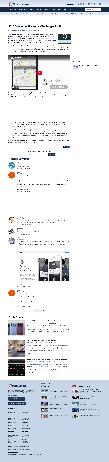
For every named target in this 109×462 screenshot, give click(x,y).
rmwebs (19, 172)
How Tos (39, 9)
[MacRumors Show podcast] (78, 4)
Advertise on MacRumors (17, 403)
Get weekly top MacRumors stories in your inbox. (39, 151)
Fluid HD (30, 454)
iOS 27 (32, 13)
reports (13, 34)
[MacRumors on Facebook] (84, 4)
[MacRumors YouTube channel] (92, 4)
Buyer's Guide (57, 9)
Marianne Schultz (26, 428)
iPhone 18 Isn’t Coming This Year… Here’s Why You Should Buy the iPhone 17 (59, 410)
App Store (26, 36)
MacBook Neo (64, 13)
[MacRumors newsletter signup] (100, 4)
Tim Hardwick (25, 422)
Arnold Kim (10, 411)
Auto (34, 454)
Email (9, 413)
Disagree (28, 168)
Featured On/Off (12, 454)
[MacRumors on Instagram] (81, 4)
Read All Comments (39, 310)
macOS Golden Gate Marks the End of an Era (42, 340)
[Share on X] (65, 147)
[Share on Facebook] (68, 147)
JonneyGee (20, 217)
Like (25, 168)
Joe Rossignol (52, 323)
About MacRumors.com (17, 399)
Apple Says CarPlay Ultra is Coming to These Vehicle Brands (47, 359)
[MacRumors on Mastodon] (89, 4)
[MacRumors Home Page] (19, 4)
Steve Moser (11, 439)
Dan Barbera (11, 434)
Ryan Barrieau (25, 434)
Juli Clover (10, 416)
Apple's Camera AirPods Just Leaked (59, 391)
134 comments (12, 147)
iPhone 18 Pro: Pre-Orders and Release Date (42, 321)
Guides (32, 9)
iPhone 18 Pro (13, 13)
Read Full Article (31, 334)
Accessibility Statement (13, 452)
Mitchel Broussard (12, 422)
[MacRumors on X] (86, 4)
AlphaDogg (20, 228)
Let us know (70, 4)
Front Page (13, 9)
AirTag (82, 13)
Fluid (27, 454)
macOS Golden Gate (52, 13)
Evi (22, 34)
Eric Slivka (36, 30)
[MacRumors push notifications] (94, 4)
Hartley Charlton (12, 428)
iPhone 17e (74, 13)
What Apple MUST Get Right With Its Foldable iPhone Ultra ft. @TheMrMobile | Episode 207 (90, 391)
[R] (11, 178)
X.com (12, 413)
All (99, 13)
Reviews (47, 9)
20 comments (39, 334)
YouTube (46, 386)
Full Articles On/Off (21, 454)
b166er (18, 238)
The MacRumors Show (83, 386)
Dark (40, 454)
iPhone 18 (90, 13)
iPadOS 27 (40, 13)
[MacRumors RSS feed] (97, 4)
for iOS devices (18, 36)
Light (37, 454)
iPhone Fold (24, 13)
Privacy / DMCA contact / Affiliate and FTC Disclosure (19, 449)
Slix (18, 162)
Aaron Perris (25, 439)
